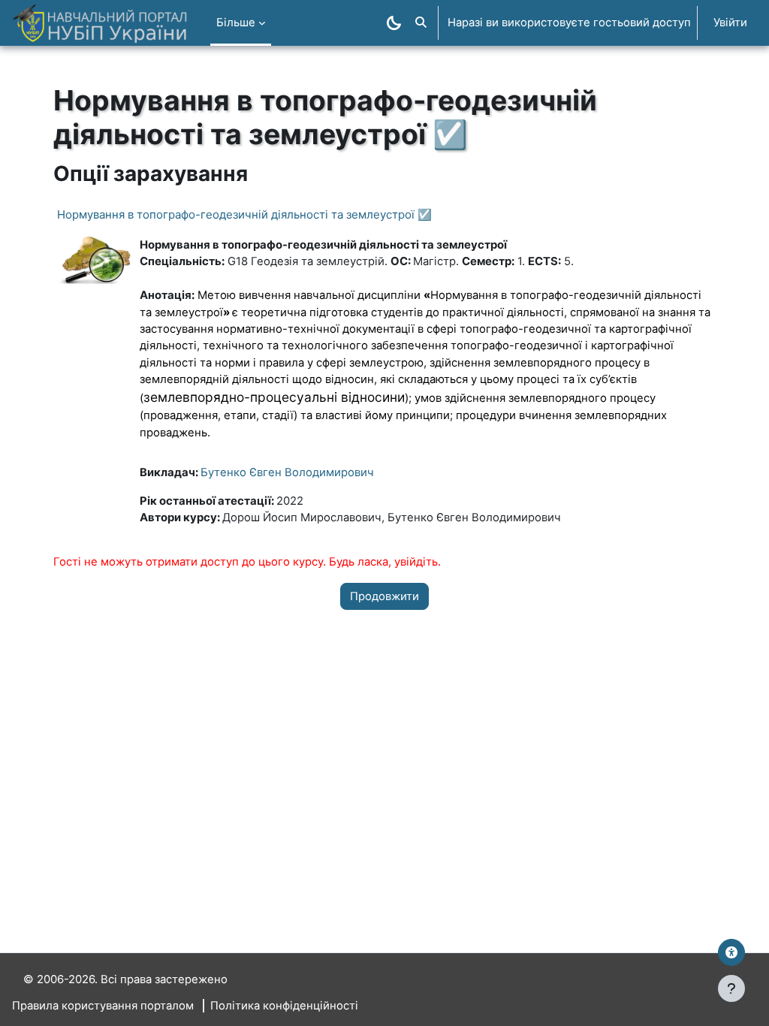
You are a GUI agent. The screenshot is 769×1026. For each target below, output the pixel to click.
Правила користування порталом (103, 1005)
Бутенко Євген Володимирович (287, 472)
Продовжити (384, 596)
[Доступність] (731, 952)
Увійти (730, 22)
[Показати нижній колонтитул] (731, 988)
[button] (421, 23)
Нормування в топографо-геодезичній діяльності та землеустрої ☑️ (244, 214)
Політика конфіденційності (284, 1005)
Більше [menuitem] (235, 22)
